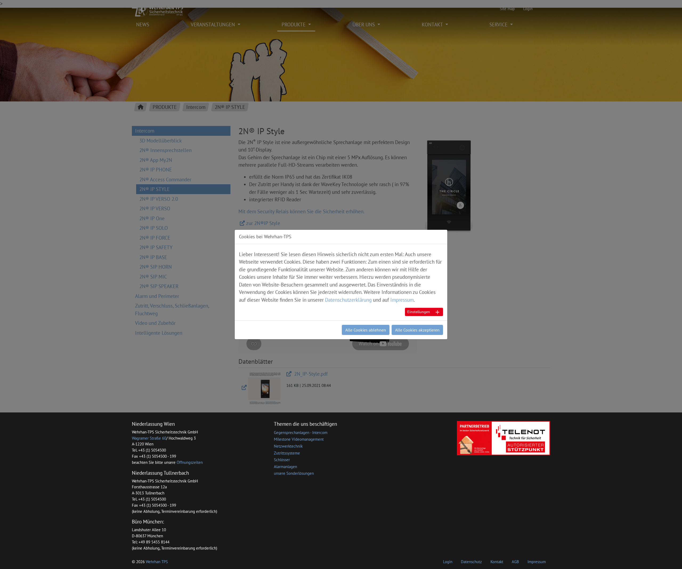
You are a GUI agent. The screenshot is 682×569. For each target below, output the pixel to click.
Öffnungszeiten (190, 462)
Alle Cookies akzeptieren (417, 330)
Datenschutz (471, 561)
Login (447, 561)
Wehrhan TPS (157, 561)
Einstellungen (418, 311)
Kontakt (496, 561)
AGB (515, 561)
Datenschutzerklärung (348, 300)
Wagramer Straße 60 (149, 438)
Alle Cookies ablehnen (365, 330)
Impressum (536, 561)
